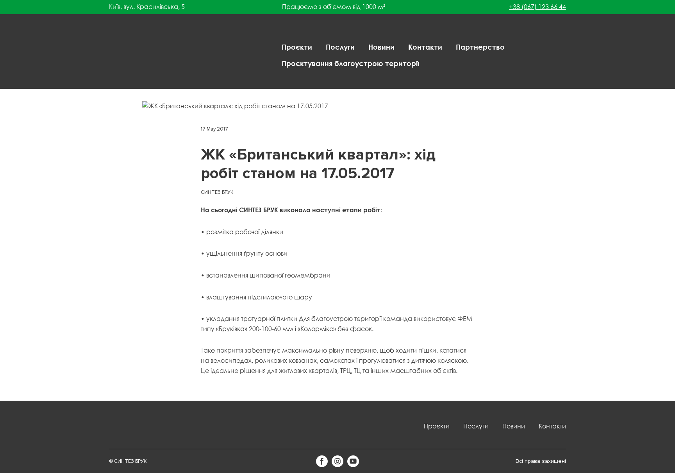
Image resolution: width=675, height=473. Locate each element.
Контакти (425, 47)
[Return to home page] (134, 55)
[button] (322, 461)
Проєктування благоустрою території (350, 63)
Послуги (340, 47)
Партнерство (480, 47)
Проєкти (297, 47)
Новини (381, 47)
